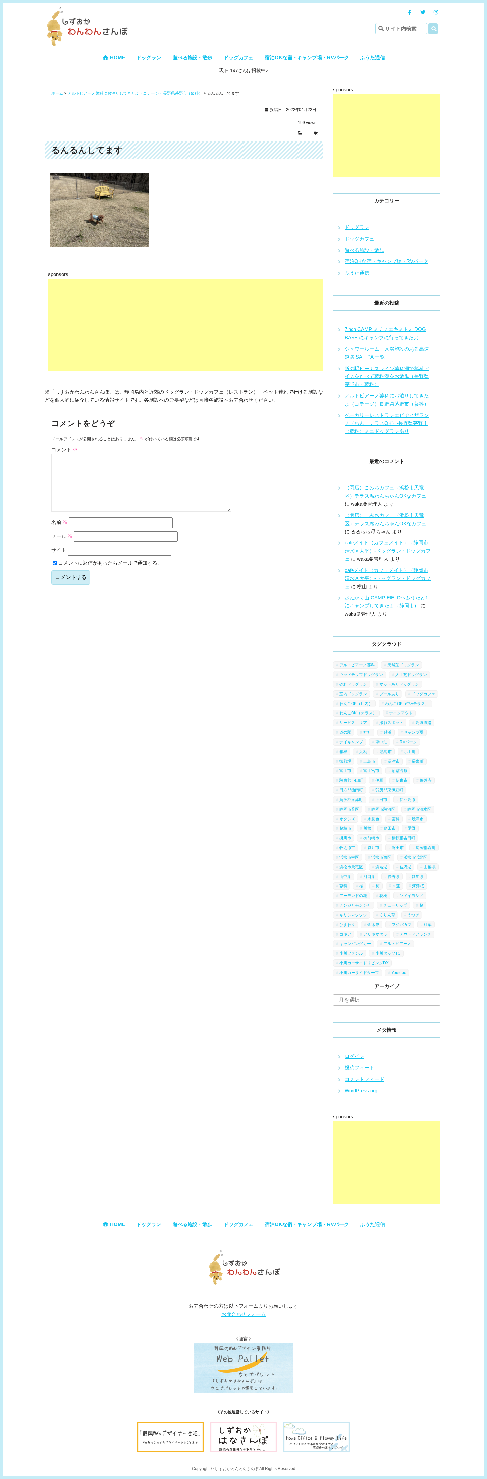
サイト (58, 550)
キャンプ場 (414, 732)
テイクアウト (401, 713)
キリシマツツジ (353, 915)
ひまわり (347, 924)
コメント (64, 449)
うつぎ (413, 915)
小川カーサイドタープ (359, 972)
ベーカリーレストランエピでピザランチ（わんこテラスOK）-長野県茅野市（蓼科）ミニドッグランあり (387, 423)
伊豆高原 (407, 799)
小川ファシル (351, 953)
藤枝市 (345, 828)
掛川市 (345, 838)
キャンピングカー (355, 943)
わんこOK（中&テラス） (407, 703)
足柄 (363, 751)
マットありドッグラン (399, 684)
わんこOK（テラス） (358, 713)
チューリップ (395, 905)
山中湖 (345, 876)
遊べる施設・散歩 (192, 57)
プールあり (389, 694)
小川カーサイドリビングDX (364, 963)
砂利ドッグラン (353, 684)
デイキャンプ (351, 742)
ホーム (57, 93)
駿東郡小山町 (351, 780)
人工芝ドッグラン (411, 674)
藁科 (396, 819)
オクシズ (347, 819)
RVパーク (408, 742)
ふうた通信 (372, 57)
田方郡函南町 (351, 790)
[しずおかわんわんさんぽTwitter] (423, 12)
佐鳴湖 (405, 867)
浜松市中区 (349, 857)
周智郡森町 (426, 847)
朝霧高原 (399, 770)
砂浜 (388, 732)
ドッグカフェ (238, 57)
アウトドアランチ (415, 934)
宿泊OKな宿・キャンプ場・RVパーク (307, 57)
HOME (117, 57)
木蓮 (396, 886)
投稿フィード (359, 1067)
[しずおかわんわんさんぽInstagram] (436, 12)
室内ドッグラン (353, 694)
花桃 (383, 895)
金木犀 (373, 924)
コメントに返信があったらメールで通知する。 (110, 563)
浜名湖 (381, 867)
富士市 (345, 770)
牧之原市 (347, 847)
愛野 (412, 828)
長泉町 (418, 761)
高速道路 (423, 722)
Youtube (398, 972)
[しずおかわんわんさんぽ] (86, 10)
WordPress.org (361, 1090)
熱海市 (386, 751)
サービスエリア (353, 722)
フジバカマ (401, 924)
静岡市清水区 (419, 809)
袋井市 (373, 847)
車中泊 (381, 742)
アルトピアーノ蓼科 (357, 665)
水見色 (373, 819)
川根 (367, 828)
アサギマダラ (375, 934)
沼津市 (394, 761)
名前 (59, 522)
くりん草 (387, 915)
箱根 (343, 751)
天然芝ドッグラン (403, 665)
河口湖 (369, 876)
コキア (345, 934)
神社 (367, 732)
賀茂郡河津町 (351, 799)
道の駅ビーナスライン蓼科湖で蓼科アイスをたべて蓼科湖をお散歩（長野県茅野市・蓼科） (387, 376)
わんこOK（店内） (356, 703)
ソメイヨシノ (411, 895)
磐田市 (398, 847)
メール (62, 536)
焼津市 (418, 819)
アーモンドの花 (353, 895)
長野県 (394, 876)
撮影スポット (391, 722)
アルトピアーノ (397, 943)
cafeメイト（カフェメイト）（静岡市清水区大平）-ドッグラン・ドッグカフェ (388, 551)
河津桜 (418, 886)
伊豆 (379, 780)
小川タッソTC (388, 953)
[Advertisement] (213, 325)
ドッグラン (148, 57)
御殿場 (345, 761)
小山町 (410, 751)
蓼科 (343, 886)
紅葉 (428, 924)
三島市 (369, 761)
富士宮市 (371, 770)
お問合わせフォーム (243, 1314)
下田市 (381, 799)
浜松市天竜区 (351, 867)
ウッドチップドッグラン (361, 674)
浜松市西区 (381, 857)
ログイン (354, 1056)
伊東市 (401, 780)
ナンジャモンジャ (355, 905)
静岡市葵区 (349, 809)
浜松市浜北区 (415, 857)
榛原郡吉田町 (403, 838)
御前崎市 (371, 838)
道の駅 (345, 732)
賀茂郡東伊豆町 (389, 790)
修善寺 (426, 780)
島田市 (390, 828)
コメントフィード (364, 1079)
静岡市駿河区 (383, 809)
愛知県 (418, 876)
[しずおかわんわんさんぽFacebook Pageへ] (410, 12)
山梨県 (430, 867)
